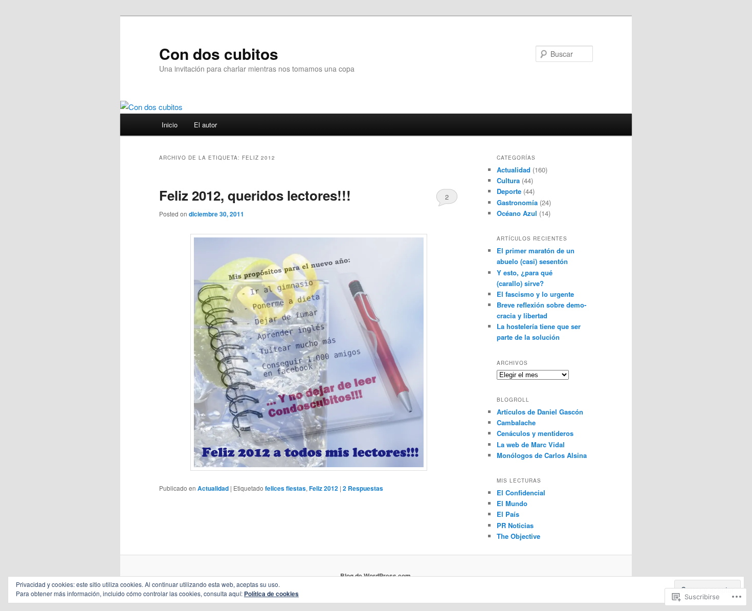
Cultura (508, 180)
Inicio (170, 124)
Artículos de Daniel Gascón (540, 412)
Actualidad (213, 488)
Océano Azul (517, 213)
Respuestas (363, 488)
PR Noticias (515, 525)
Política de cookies (271, 593)
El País (508, 514)
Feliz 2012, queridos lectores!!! (255, 195)
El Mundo (512, 503)
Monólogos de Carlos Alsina (542, 455)
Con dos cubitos (218, 53)
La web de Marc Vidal (531, 444)
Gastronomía (517, 202)
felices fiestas (285, 488)
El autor (205, 124)
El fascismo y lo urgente (535, 294)
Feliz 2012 (323, 488)
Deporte (509, 191)
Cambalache (516, 422)
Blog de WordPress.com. (376, 575)
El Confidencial (521, 492)
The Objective (518, 536)
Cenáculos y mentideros (535, 433)
